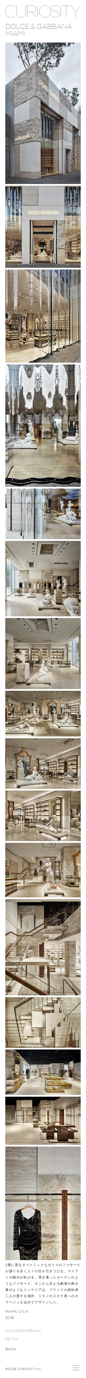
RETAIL (12, 1339)
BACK (10, 1349)
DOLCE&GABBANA (23, 1331)
